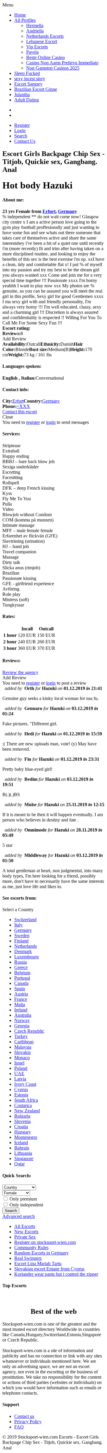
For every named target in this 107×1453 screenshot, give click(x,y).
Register (22, 125)
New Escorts (26, 1231)
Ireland (20, 1009)
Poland (20, 1068)
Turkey (21, 1036)
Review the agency (20, 672)
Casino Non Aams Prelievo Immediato (62, 62)
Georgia (21, 1025)
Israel (19, 1062)
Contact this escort (19, 411)
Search (20, 135)
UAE (19, 1073)
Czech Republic (29, 1031)
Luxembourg (26, 956)
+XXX (23, 406)
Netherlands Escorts (45, 36)
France (20, 999)
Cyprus (21, 1089)
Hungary (22, 1131)
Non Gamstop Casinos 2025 (52, 67)
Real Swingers (28, 1258)
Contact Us (24, 141)
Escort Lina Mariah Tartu (38, 1263)
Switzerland (25, 919)
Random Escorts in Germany (41, 1252)
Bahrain (21, 1147)
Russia (20, 962)
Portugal (22, 977)
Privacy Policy (28, 1421)
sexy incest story (29, 78)
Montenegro (25, 1137)
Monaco (22, 1057)
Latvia (20, 1078)
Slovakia (22, 1052)
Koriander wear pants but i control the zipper (56, 1274)
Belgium (22, 972)
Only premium (22, 1198)
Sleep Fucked (27, 73)
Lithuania (23, 1153)
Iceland (21, 1142)
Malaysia (22, 1046)
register (33, 422)
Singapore (23, 1158)
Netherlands (25, 946)
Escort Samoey (28, 83)
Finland (21, 940)
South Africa (26, 1100)
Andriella (35, 30)
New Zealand (27, 1110)
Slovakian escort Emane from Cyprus (49, 1268)
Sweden (21, 935)
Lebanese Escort (41, 41)
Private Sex (25, 1236)
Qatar (19, 1163)
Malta (19, 1004)
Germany (67, 211)
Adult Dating (26, 99)
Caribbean (24, 1041)
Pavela (32, 52)
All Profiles (25, 20)
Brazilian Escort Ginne (35, 89)
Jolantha (22, 94)
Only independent (25, 1204)
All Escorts (24, 1226)
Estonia (21, 1094)
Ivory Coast (25, 1084)
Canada (21, 983)
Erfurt (49, 211)
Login (20, 130)
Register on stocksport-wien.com (45, 1242)
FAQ (19, 1426)
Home (20, 14)
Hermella (34, 25)
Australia (22, 1015)
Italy (18, 924)
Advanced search (18, 1216)
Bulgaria (22, 1116)
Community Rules (31, 1247)
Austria (21, 993)
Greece (21, 967)
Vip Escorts (37, 46)
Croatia (21, 1126)
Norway (22, 1020)
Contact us (24, 1416)
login (51, 422)
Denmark (23, 951)
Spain (19, 988)
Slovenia (22, 1121)
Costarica (23, 1105)
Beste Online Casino (45, 57)
